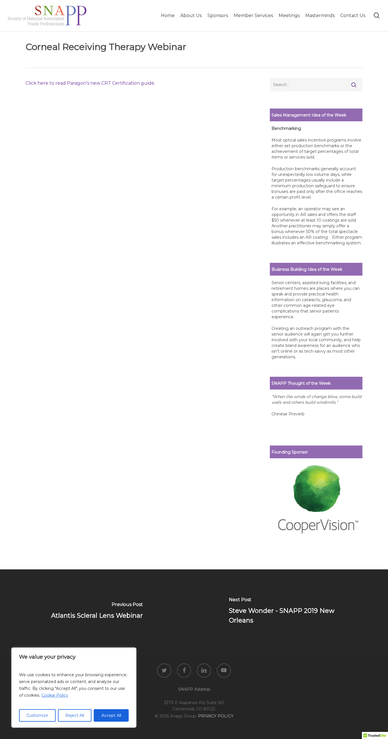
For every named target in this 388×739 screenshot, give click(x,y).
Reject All (74, 715)
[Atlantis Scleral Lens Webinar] (97, 612)
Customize (37, 715)
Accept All (111, 715)
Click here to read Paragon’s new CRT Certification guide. (90, 83)
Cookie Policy (54, 695)
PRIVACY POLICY (215, 716)
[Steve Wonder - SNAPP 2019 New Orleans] (291, 612)
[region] (73, 688)
